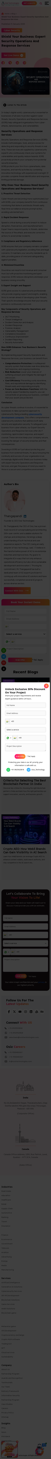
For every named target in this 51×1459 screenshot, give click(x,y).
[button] (7, 721)
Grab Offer (20, 756)
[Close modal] (46, 686)
